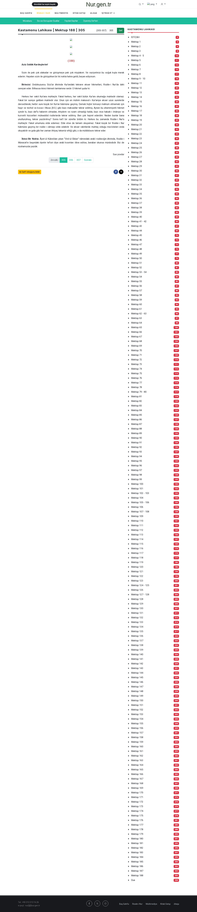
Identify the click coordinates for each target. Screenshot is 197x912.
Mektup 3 (136, 51)
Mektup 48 (136, 249)
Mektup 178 (137, 829)
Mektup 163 (137, 760)
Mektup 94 (136, 456)
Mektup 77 (136, 382)
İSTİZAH (135, 37)
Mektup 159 (137, 742)
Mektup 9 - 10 (138, 78)
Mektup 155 (137, 723)
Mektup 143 (137, 668)
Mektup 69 (136, 345)
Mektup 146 (137, 682)
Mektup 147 (137, 686)
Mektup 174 (137, 811)
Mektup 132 (137, 617)
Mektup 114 (137, 539)
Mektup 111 (137, 525)
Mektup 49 (136, 253)
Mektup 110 (137, 520)
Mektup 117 (137, 553)
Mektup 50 (136, 258)
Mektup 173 (137, 806)
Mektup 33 (136, 184)
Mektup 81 (136, 396)
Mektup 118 (137, 557)
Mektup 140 (137, 654)
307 (78, 160)
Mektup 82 (136, 401)
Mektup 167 (137, 778)
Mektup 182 (137, 848)
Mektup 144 (137, 672)
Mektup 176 (137, 820)
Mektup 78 (136, 387)
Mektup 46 (136, 240)
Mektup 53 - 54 (139, 272)
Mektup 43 (136, 226)
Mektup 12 (136, 88)
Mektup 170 (137, 792)
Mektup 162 (137, 755)
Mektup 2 (136, 46)
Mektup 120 (137, 567)
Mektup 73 (136, 364)
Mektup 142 (137, 663)
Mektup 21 (136, 129)
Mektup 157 (137, 732)
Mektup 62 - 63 (139, 313)
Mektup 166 (137, 774)
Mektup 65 (136, 327)
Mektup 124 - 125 (140, 585)
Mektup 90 (136, 438)
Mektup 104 (137, 497)
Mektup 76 (136, 378)
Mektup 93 (136, 451)
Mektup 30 (136, 170)
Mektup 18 (136, 115)
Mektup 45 (136, 235)
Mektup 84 (136, 410)
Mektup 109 (137, 516)
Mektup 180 (137, 838)
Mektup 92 (136, 447)
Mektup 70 (136, 350)
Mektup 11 (136, 83)
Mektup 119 (137, 562)
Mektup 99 (136, 479)
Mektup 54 (136, 276)
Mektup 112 (137, 530)
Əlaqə (176, 904)
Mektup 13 (136, 92)
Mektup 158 (137, 737)
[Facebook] (115, 172)
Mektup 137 (137, 640)
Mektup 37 (136, 203)
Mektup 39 (136, 212)
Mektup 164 (137, 765)
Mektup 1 (136, 41)
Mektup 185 (137, 861)
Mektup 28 (136, 161)
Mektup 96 (136, 465)
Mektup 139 (137, 649)
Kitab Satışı (165, 904)
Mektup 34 (136, 189)
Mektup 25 (136, 147)
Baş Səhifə (124, 904)
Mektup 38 (136, 207)
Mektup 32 (136, 180)
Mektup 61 (136, 309)
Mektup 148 (137, 691)
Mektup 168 (137, 783)
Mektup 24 (136, 143)
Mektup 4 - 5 (137, 55)
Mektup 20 (136, 124)
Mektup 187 (137, 871)
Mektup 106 (137, 507)
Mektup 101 (137, 488)
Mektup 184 (137, 857)
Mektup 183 (137, 852)
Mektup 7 (136, 69)
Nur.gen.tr (98, 4)
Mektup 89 (136, 433)
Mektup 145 (137, 677)
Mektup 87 (136, 424)
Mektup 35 (136, 193)
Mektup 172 (137, 801)
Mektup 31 (136, 175)
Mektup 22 (136, 134)
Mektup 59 (136, 299)
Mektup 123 (137, 580)
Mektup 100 (137, 484)
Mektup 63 (136, 318)
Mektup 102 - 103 (140, 493)
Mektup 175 (137, 815)
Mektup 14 (136, 97)
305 (63, 160)
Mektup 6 (136, 64)
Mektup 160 (137, 746)
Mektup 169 (137, 788)
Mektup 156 (137, 728)
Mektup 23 (136, 138)
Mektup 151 (137, 705)
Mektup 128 (137, 599)
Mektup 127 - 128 (140, 594)
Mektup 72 (136, 359)
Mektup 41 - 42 (139, 221)
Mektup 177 (137, 824)
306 (71, 160)
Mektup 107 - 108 (140, 511)
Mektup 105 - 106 (140, 502)
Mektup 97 (136, 470)
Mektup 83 (136, 405)
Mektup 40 (136, 216)
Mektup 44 (136, 230)
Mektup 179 (137, 834)
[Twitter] (121, 172)
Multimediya (151, 904)
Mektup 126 (137, 590)
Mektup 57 (136, 290)
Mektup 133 (137, 622)
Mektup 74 (136, 368)
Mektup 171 (137, 797)
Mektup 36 (136, 198)
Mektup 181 (137, 843)
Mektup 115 (137, 544)
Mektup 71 (136, 355)
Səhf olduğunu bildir (30, 172)
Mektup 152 (137, 709)
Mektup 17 (136, 111)
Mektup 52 (136, 267)
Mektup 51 (136, 263)
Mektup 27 (136, 157)
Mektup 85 (136, 415)
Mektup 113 (137, 534)
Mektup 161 (137, 751)
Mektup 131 (137, 613)
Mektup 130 (137, 608)
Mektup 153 (137, 714)
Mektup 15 (136, 101)
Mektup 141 (137, 659)
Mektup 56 (136, 286)
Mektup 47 (136, 244)
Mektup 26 (136, 152)
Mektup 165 (137, 769)
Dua (133, 880)
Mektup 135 (137, 631)
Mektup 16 (136, 106)
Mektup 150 (137, 700)
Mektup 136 (137, 636)
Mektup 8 (136, 74)
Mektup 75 (136, 373)
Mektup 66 (136, 332)
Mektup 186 (137, 866)
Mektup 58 (136, 295)
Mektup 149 (137, 696)
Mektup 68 (136, 341)
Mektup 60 (136, 304)
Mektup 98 (136, 474)
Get (120, 30)
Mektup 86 (136, 419)
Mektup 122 (137, 576)
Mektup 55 (136, 281)
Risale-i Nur (137, 904)
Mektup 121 (137, 571)
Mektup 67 (136, 336)
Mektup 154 (137, 719)
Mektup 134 (137, 626)
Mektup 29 (136, 166)
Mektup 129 (137, 603)
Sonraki (88, 160)
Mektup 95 (136, 461)
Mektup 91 (136, 442)
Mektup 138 (137, 645)
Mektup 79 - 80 (139, 392)
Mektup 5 (136, 60)
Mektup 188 (137, 875)
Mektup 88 (136, 428)
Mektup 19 (136, 120)
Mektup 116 (137, 548)
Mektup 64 (136, 322)
